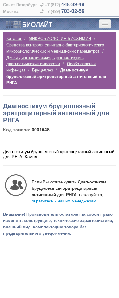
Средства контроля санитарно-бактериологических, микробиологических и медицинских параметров (56, 47)
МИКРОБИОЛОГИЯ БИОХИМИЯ (60, 38)
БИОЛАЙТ (37, 23)
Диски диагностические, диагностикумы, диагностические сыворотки (45, 60)
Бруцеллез (42, 70)
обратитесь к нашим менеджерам (64, 201)
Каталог (14, 38)
